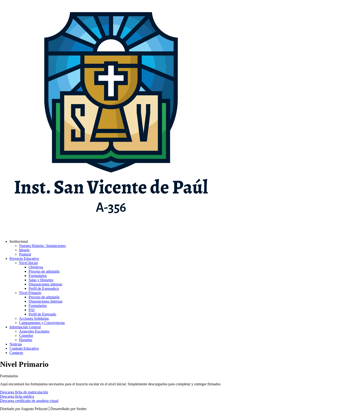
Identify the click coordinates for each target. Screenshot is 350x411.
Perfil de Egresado (42, 314)
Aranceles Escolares (34, 331)
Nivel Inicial (28, 263)
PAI (32, 310)
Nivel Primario (30, 293)
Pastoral (25, 254)
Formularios (38, 276)
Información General (25, 327)
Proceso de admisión (44, 271)
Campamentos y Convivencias (42, 323)
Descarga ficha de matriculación (24, 392)
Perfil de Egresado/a (44, 288)
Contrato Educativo (24, 348)
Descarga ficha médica (17, 396)
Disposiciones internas (45, 284)
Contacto (16, 353)
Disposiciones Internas (45, 301)
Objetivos (36, 267)
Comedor (26, 336)
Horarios (25, 340)
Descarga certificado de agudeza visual (29, 401)
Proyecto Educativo (24, 258)
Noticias (16, 344)
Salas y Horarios (41, 280)
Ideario (24, 250)
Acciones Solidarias (34, 318)
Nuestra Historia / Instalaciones (42, 246)
